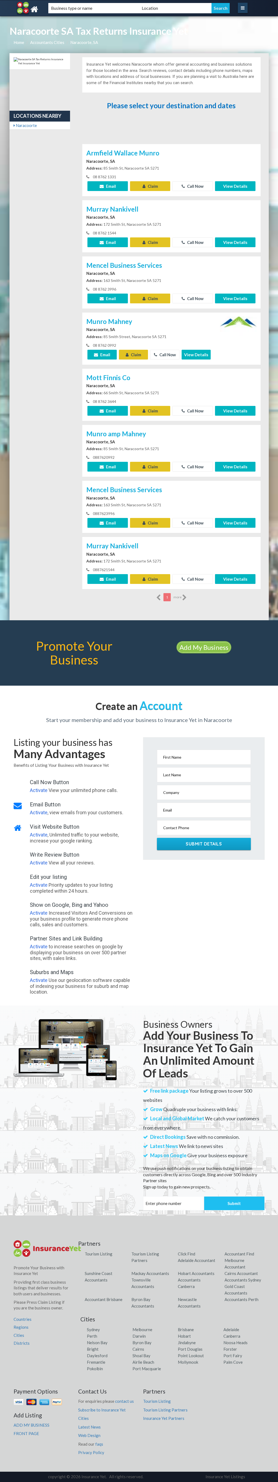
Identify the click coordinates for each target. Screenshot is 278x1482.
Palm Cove (233, 1362)
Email (110, 186)
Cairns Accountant (241, 1273)
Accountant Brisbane (103, 1299)
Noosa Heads (235, 1342)
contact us (124, 1401)
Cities (19, 1335)
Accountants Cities (47, 42)
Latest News (89, 1426)
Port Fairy (232, 1355)
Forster (230, 1349)
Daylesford (97, 1355)
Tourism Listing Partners (165, 1409)
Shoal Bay (141, 1355)
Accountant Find (239, 1253)
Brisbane (186, 1329)
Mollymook (188, 1362)
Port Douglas (190, 1349)
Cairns (138, 1349)
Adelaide (231, 1329)
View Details (235, 186)
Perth (92, 1336)
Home (19, 42)
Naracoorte (26, 125)
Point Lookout (191, 1355)
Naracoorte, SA (84, 42)
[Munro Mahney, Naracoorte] (238, 333)
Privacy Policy (91, 1452)
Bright (93, 1349)
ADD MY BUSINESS (31, 1425)
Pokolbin (95, 1368)
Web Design (89, 1435)
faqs (99, 1444)
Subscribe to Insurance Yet (102, 1409)
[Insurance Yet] (49, 9)
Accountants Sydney (243, 1279)
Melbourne (142, 1329)
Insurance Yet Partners (163, 1418)
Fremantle (96, 1362)
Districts (22, 1343)
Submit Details (204, 844)
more (177, 597)
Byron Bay (141, 1342)
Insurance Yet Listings (225, 1476)
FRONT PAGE (26, 1433)
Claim (152, 186)
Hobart (184, 1336)
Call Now (195, 186)
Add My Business (203, 647)
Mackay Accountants (150, 1273)
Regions (21, 1327)
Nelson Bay (97, 1342)
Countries (22, 1319)
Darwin (139, 1336)
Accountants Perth (241, 1299)
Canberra (231, 1336)
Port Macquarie (146, 1368)
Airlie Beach (143, 1362)
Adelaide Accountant (196, 1260)
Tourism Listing (98, 1253)
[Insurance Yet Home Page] (47, 1250)
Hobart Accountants (196, 1273)
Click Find (186, 1253)
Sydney (93, 1329)
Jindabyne (187, 1342)
